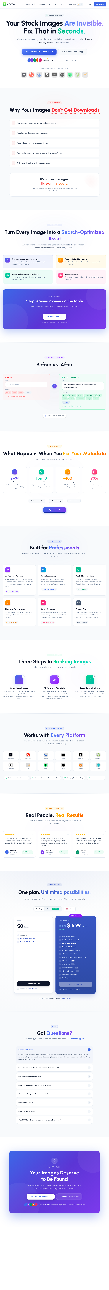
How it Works (31, 4)
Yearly (52, 909)
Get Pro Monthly (75, 984)
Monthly (39, 909)
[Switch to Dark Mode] (80, 4)
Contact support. (77, 1039)
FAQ (49, 4)
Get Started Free (33, 984)
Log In (88, 4)
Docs (63, 4)
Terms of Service (32, 988)
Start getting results (53, 510)
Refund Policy (66, 998)
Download (72, 4)
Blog (56, 4)
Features (19, 4)
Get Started (100, 4)
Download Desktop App (69, 1197)
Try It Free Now (56, 317)
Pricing (42, 4)
